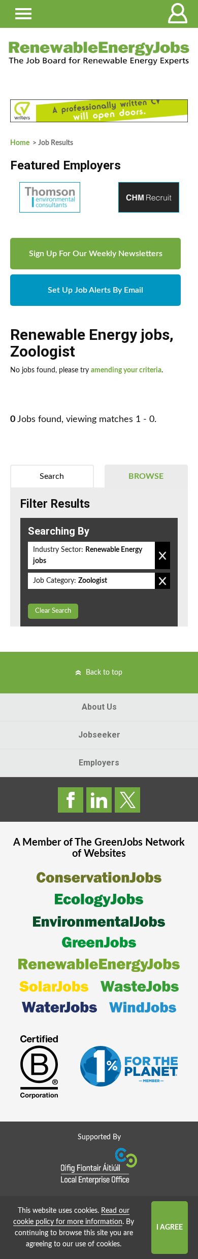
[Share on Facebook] (70, 800)
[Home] (99, 53)
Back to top (104, 672)
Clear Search (53, 611)
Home (19, 143)
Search (52, 476)
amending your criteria (126, 370)
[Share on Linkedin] (99, 800)
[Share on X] (127, 800)
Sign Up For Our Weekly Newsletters (95, 254)
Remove (162, 555)
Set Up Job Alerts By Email (95, 290)
